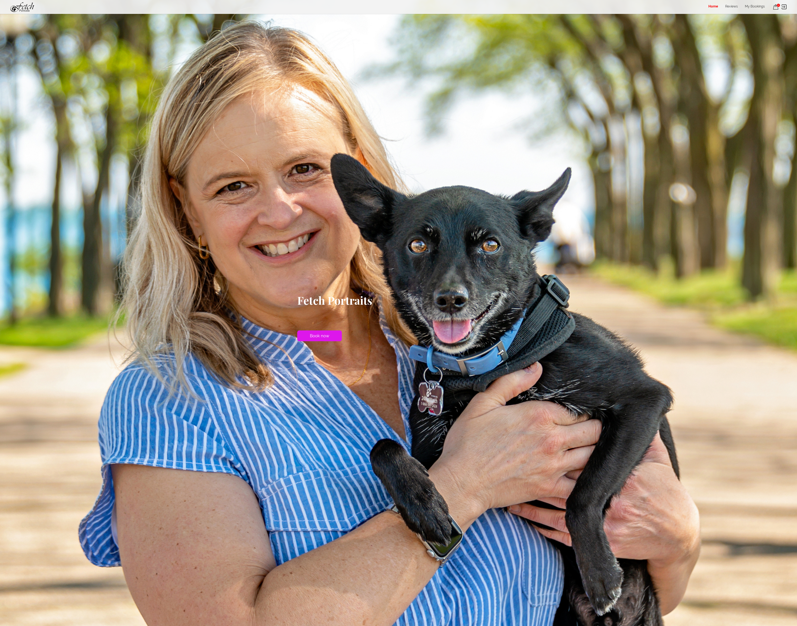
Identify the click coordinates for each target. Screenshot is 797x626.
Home (713, 6)
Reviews (731, 6)
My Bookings (755, 6)
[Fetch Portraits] (22, 7)
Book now (319, 335)
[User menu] (784, 7)
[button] (775, 7)
